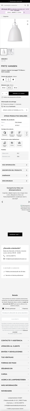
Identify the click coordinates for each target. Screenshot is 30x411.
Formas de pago (8, 363)
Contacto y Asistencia (11, 340)
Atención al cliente (10, 346)
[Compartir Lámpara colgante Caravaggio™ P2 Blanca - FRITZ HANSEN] (27, 24)
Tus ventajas (7, 357)
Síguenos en (6, 368)
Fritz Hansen (18, 122)
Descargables (7, 181)
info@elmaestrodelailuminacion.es (16, 259)
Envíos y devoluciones (11, 352)
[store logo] (11, 5)
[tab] (15, 340)
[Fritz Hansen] (9, 66)
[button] (3, 51)
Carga (4, 374)
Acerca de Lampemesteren (13, 380)
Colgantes (5, 16)
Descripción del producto (12, 170)
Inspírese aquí (14, 234)
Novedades (6, 391)
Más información (9, 385)
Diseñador (6, 175)
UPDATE (14, 12)
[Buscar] (25, 5)
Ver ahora (16, 10)
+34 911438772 (11, 256)
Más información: (8, 165)
